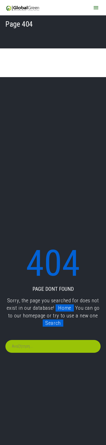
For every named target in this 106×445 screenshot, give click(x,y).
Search (53, 323)
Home (64, 308)
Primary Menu (96, 8)
